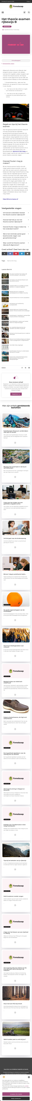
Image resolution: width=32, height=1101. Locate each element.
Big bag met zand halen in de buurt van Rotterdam (15, 467)
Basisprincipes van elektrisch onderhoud (13, 682)
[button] (29, 1077)
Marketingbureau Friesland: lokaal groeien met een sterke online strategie (20, 310)
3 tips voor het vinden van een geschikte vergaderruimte (13, 503)
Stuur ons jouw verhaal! (16, 382)
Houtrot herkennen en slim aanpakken (19, 297)
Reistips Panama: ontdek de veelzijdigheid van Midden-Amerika (19, 292)
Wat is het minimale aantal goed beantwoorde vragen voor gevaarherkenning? (16, 236)
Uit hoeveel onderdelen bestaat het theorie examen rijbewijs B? (16, 214)
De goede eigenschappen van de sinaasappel (14, 610)
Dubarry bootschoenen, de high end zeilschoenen (15, 718)
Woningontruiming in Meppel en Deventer (14, 789)
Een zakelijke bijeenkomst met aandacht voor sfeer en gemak (17, 328)
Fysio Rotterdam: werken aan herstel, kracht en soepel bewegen (19, 322)
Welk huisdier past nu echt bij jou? (15, 1039)
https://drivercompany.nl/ (10, 199)
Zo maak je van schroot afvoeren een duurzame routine (19, 280)
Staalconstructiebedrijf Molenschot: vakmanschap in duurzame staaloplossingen (18, 358)
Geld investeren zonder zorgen (13, 896)
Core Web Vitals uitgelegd (16, 345)
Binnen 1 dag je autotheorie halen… (15, 574)
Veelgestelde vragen (8, 63)
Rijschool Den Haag (11, 260)
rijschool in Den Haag (19, 151)
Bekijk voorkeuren (16, 1098)
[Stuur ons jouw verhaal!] (16, 377)
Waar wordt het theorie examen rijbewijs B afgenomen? (16, 244)
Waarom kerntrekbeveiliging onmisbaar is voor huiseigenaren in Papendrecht (20, 339)
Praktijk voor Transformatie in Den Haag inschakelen (15, 825)
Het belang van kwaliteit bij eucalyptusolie (17, 304)
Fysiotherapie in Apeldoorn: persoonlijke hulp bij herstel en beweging (20, 316)
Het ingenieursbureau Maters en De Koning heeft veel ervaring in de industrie (15, 969)
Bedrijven (7, 26)
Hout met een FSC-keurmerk (13, 1003)
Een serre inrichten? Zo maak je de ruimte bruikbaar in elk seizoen (18, 274)
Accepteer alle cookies (16, 1094)
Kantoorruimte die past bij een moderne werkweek (20, 334)
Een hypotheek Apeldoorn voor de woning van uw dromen (14, 753)
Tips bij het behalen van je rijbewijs (15, 860)
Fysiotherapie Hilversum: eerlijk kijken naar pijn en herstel (19, 351)
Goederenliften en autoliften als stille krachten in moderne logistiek (19, 286)
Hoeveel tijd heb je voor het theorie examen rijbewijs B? (16, 221)
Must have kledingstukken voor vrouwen (14, 646)
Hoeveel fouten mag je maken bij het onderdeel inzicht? (16, 228)
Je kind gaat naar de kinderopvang (15, 538)
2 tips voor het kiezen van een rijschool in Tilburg (16, 932)
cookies (26, 1086)
